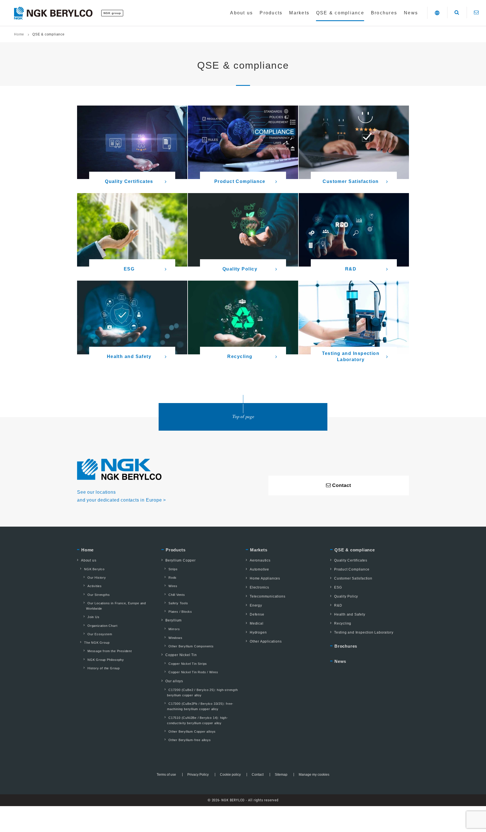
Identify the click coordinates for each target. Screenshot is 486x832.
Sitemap (281, 774)
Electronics (259, 587)
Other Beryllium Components (191, 646)
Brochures (345, 646)
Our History (96, 577)
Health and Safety (349, 614)
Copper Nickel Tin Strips (187, 663)
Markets (258, 549)
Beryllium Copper (180, 560)
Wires (172, 586)
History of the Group (103, 668)
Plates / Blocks (180, 611)
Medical (257, 623)
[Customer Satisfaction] (353, 142)
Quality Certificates (350, 560)
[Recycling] (243, 317)
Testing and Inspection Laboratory (363, 632)
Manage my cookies (314, 774)
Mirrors (174, 629)
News (340, 661)
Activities (94, 586)
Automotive (259, 569)
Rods (172, 577)
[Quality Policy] (243, 230)
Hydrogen (258, 632)
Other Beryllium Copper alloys (192, 731)
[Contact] (476, 12)
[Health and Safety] (132, 317)
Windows (175, 637)
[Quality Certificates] (132, 142)
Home (19, 34)
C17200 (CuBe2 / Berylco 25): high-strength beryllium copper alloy (202, 692)
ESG (338, 587)
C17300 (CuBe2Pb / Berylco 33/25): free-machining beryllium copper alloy (200, 706)
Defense (257, 614)
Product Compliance (351, 569)
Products (175, 549)
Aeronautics (260, 560)
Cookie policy (230, 774)
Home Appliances (265, 578)
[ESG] (132, 230)
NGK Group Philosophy (105, 659)
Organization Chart (102, 625)
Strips (173, 569)
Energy (256, 605)
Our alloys (174, 681)
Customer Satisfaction (353, 578)
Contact (258, 774)
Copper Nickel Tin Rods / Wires (193, 672)
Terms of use (166, 774)
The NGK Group (96, 642)
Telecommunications (267, 596)
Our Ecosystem (99, 634)
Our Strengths (98, 594)
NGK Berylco (94, 569)
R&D (338, 605)
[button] (437, 13)
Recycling (342, 623)
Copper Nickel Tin (181, 655)
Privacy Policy (198, 774)
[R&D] (353, 230)
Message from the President (109, 651)
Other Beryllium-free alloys (189, 740)
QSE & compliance (354, 549)
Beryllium (173, 620)
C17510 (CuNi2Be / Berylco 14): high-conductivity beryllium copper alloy (197, 720)
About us (88, 560)
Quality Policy (346, 596)
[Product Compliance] (243, 142)
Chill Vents (176, 594)
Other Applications (266, 641)
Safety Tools (178, 603)
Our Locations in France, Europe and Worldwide (116, 605)
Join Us (93, 617)
